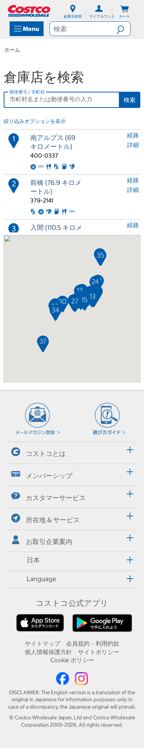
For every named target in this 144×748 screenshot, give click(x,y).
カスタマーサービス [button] (56, 498)
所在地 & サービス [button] (53, 519)
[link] (56, 152)
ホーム (12, 49)
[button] (123, 29)
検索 (130, 99)
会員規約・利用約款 (92, 643)
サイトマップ (42, 643)
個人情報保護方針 (48, 652)
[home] (29, 10)
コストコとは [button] (46, 453)
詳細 (133, 144)
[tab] (72, 452)
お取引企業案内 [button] (49, 541)
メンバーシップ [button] (49, 475)
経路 (133, 135)
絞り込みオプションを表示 (35, 121)
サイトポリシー (98, 652)
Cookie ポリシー (72, 660)
